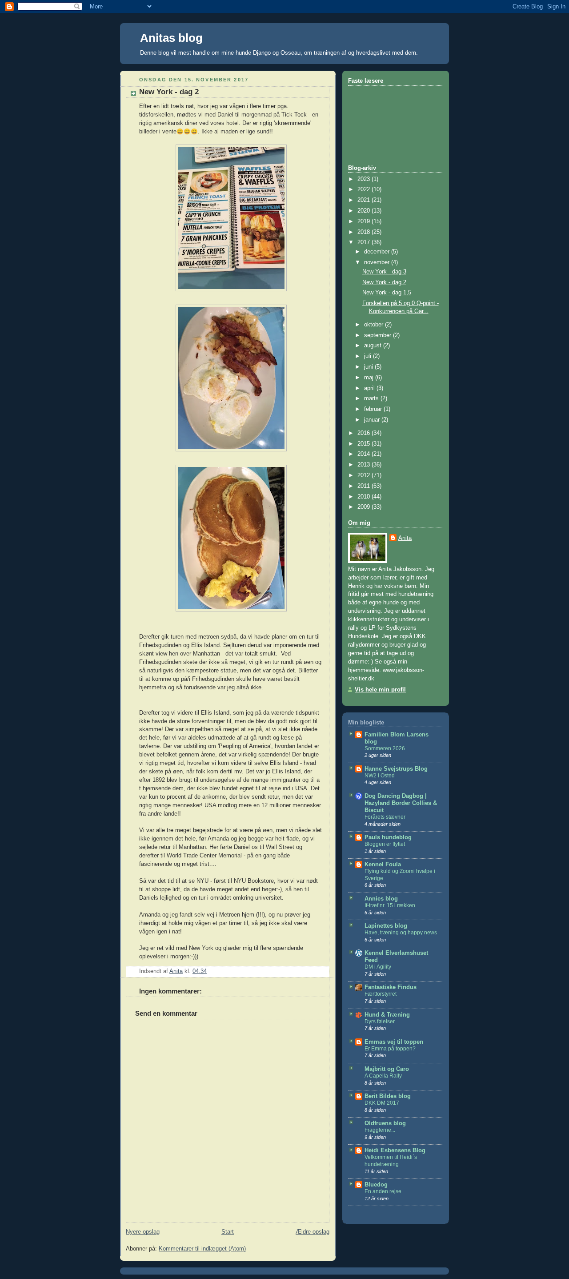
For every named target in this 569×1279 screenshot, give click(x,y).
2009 (364, 507)
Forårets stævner (385, 817)
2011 (364, 486)
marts (372, 398)
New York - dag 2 (384, 282)
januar (372, 420)
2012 (364, 475)
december (377, 252)
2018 (364, 232)
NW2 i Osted (380, 775)
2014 (364, 454)
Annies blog (381, 899)
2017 (364, 242)
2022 (364, 189)
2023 (364, 179)
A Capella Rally (383, 1076)
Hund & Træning (387, 1015)
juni (369, 367)
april (370, 388)
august (373, 345)
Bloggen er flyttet (385, 844)
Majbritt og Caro (387, 1069)
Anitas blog (171, 37)
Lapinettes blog (386, 926)
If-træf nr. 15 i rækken (390, 905)
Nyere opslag (143, 1232)
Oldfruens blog (385, 1123)
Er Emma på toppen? (390, 1049)
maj (369, 377)
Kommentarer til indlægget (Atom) (202, 1249)
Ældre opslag (312, 1232)
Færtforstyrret (381, 994)
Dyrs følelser (380, 1021)
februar (374, 409)
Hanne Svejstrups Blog (396, 769)
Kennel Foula (383, 864)
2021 (364, 200)
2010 (364, 497)
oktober (374, 325)
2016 (364, 433)
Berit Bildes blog (388, 1096)
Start (227, 1232)
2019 (364, 221)
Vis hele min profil (380, 690)
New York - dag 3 (384, 272)
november (377, 262)
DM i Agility (378, 967)
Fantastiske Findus (391, 987)
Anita (405, 538)
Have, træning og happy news (401, 932)
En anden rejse (383, 1191)
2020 (364, 211)
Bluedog (376, 1185)
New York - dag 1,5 (386, 293)
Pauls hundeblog (388, 837)
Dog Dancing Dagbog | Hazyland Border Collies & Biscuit (401, 803)
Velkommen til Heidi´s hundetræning (391, 1160)
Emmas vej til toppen (394, 1042)
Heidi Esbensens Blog (395, 1150)
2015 (364, 444)
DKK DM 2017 (382, 1103)
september (378, 335)
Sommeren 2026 (385, 748)
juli (368, 356)
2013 (364, 465)
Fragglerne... (380, 1130)
